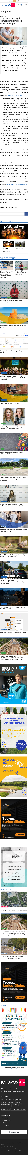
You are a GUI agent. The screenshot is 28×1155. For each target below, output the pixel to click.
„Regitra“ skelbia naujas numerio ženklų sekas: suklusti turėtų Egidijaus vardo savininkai (14, 581)
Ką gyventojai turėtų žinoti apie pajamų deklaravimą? (20, 272)
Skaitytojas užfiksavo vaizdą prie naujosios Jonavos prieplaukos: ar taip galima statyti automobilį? (13, 479)
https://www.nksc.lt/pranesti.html (17, 184)
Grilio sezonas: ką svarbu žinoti (9, 403)
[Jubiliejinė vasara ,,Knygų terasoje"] (12, 1036)
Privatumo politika (6, 1120)
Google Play (15, 1132)
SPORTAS (18, 1099)
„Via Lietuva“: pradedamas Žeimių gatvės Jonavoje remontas (14, 957)
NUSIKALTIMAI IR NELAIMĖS (14, 1102)
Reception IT (10, 1147)
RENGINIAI (16, 1107)
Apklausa (10, 1150)
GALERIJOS (23, 1109)
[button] (11, 1068)
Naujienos (9, 1149)
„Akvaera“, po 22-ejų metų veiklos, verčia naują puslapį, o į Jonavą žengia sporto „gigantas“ (6, 274)
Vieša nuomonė (17, 1149)
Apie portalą (5, 1118)
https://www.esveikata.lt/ (16, 95)
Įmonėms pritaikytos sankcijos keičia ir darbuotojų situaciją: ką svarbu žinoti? (11, 505)
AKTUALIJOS (4, 1099)
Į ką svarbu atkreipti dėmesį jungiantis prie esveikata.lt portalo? (11, 21)
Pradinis (3, 1149)
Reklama (4, 1122)
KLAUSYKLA (15, 1104)
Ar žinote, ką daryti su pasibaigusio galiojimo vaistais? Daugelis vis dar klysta (13, 427)
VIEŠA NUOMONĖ (15, 1109)
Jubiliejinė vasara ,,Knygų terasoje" (14, 1067)
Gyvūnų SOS (18, 1150)
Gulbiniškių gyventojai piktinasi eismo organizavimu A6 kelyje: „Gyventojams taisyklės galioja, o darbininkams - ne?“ (14, 933)
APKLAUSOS (4, 1102)
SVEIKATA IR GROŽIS (6, 1104)
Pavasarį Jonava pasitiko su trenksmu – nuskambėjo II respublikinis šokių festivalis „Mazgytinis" (13, 377)
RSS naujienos (5, 1125)
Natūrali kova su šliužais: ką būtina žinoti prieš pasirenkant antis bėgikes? (13, 555)
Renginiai (4, 1150)
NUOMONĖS (9, 1107)
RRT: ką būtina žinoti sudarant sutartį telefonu (14, 632)
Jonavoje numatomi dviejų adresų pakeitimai (14, 910)
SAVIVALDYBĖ (12, 1099)
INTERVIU (3, 1107)
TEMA (20, 1104)
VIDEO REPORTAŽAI (5, 1109)
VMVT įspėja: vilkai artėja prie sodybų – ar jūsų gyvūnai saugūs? (12, 607)
